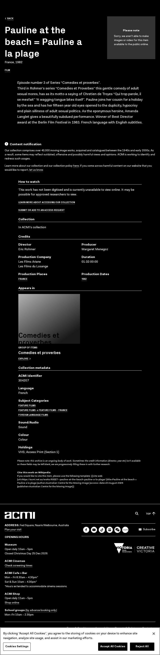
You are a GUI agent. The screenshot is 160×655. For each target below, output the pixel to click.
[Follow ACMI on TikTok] (102, 530)
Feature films (27, 405)
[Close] (153, 633)
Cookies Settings (16, 646)
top (148, 513)
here (76, 166)
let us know (36, 170)
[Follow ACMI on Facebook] (86, 530)
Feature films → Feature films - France (42, 410)
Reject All (142, 646)
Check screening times (18, 565)
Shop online (12, 603)
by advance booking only (41, 610)
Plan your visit (13, 529)
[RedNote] (125, 530)
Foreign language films (33, 414)
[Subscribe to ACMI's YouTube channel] (94, 530)
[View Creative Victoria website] (134, 549)
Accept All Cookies (112, 646)
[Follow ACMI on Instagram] (110, 530)
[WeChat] (117, 530)
